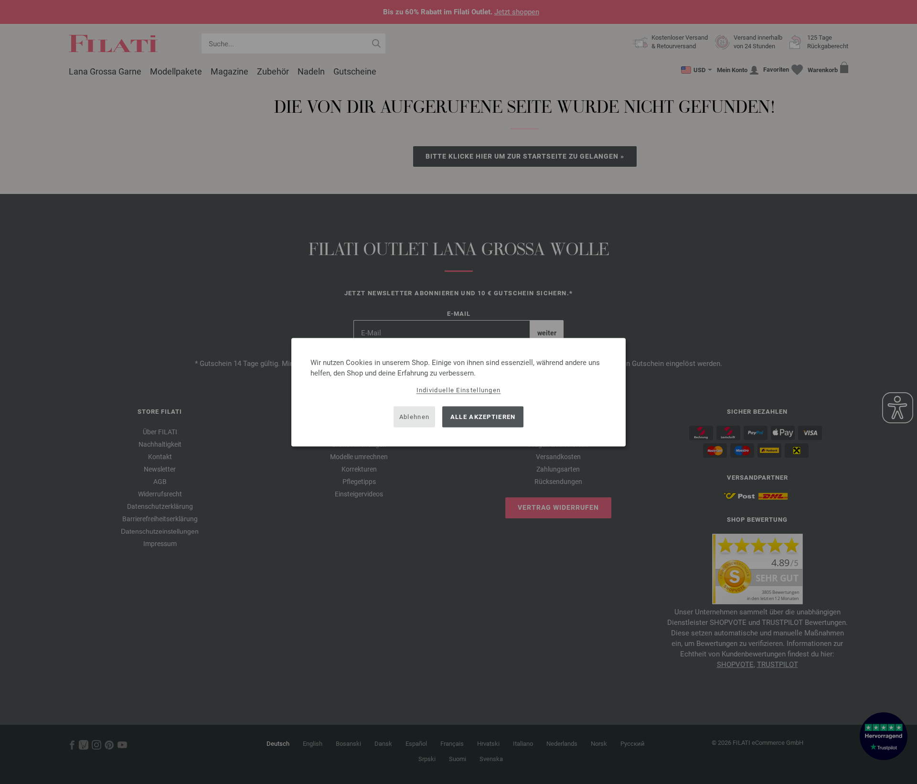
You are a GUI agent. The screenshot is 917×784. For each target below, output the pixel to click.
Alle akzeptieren (483, 416)
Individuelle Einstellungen (458, 389)
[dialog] (458, 392)
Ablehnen (414, 416)
